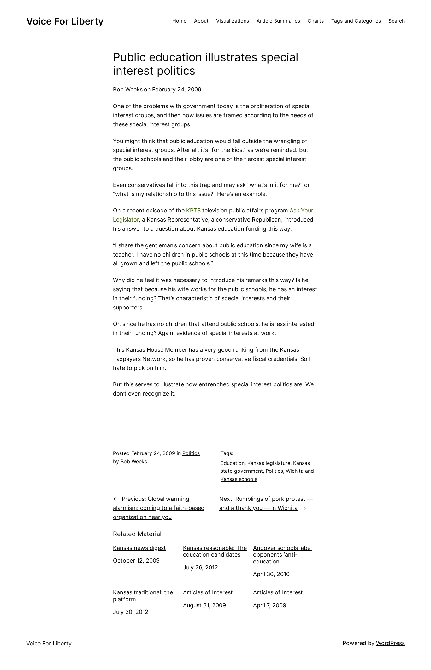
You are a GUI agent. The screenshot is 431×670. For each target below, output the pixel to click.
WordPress (390, 643)
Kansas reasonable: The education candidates (215, 551)
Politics (191, 453)
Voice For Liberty (64, 21)
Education (233, 463)
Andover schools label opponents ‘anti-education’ (282, 555)
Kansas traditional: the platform (143, 596)
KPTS (193, 210)
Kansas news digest (139, 548)
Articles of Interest (208, 592)
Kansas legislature (268, 463)
